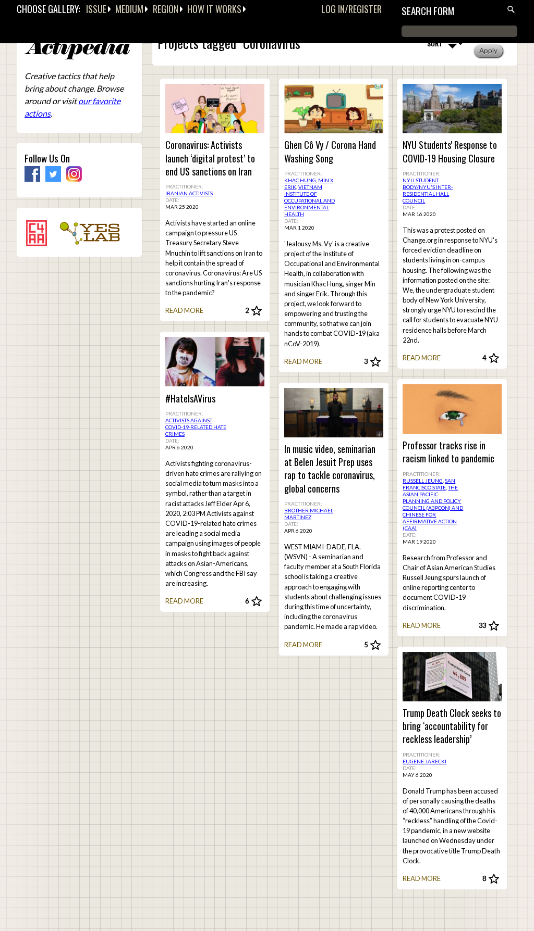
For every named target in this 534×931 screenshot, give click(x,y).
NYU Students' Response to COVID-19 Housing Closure (450, 152)
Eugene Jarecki (424, 761)
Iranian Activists (189, 193)
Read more (184, 310)
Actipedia (77, 49)
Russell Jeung (423, 480)
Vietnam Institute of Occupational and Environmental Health (309, 200)
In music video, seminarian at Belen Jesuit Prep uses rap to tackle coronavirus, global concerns (329, 469)
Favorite (256, 311)
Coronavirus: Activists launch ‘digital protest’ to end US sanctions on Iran (210, 158)
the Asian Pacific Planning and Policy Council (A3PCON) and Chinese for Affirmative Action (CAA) (433, 507)
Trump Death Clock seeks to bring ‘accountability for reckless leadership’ (452, 726)
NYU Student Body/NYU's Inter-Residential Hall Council (428, 190)
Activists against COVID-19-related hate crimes (195, 427)
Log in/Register (351, 9)
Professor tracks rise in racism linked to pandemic (448, 452)
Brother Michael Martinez (308, 513)
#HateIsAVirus (190, 398)
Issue (96, 9)
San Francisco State (429, 483)
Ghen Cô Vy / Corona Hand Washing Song (330, 152)
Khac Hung (300, 180)
